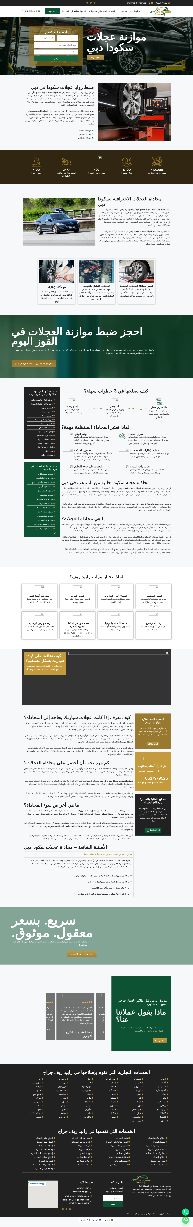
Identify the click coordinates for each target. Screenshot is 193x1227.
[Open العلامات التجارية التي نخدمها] (90, 11)
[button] (43, 1015)
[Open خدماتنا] (119, 11)
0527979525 (156, 778)
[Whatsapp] (185, 1220)
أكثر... (54, 532)
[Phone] (185, 1212)
